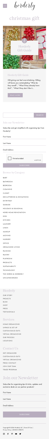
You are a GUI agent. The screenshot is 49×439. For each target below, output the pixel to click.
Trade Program (10, 370)
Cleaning (7, 189)
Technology (9, 270)
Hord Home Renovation (14, 212)
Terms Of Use (28, 428)
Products (7, 262)
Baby (5, 178)
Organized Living (11, 247)
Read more (15, 95)
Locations (7, 341)
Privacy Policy (7, 430)
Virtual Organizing (12, 334)
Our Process (9, 337)
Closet (6, 193)
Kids (5, 216)
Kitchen (6, 220)
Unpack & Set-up (10, 328)
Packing (7, 251)
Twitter (20, 434)
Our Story (7, 295)
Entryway (7, 201)
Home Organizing (11, 324)
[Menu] (5, 6)
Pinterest (12, 434)
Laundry (7, 224)
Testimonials (9, 312)
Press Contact (9, 363)
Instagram (4, 434)
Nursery (7, 239)
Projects (7, 299)
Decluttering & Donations (16, 197)
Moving (7, 235)
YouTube (16, 434)
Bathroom (8, 181)
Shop (5, 305)
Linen (5, 228)
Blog (5, 302)
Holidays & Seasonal (13, 208)
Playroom (7, 258)
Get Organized (10, 353)
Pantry (6, 255)
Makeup (6, 232)
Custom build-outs (11, 331)
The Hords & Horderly (13, 274)
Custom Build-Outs (11, 356)
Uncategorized (10, 278)
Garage (6, 205)
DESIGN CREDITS (18, 430)
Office (6, 243)
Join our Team (9, 366)
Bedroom (7, 185)
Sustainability (9, 266)
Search (40, 115)
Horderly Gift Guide (18, 75)
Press (5, 308)
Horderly (25, 5)
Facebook (8, 434)
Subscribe (24, 165)
